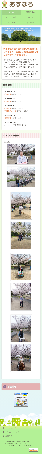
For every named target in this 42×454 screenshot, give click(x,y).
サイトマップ (10, 428)
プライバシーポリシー (13, 432)
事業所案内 (30, 12)
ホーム (11, 12)
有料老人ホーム (10, 111)
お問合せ (8, 436)
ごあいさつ (30, 17)
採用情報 (30, 23)
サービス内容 (11, 17)
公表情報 (7, 94)
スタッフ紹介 (11, 23)
